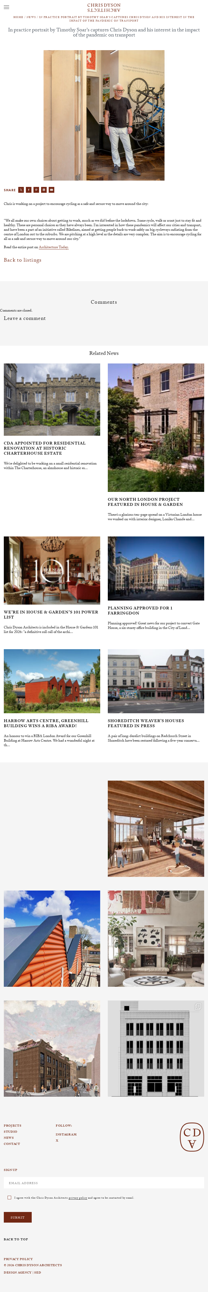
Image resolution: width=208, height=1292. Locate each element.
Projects (13, 1126)
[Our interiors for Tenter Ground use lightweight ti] (156, 829)
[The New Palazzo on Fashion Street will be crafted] (156, 1048)
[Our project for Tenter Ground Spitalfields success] (52, 1048)
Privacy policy (18, 1259)
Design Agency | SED (22, 1272)
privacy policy (78, 1197)
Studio (11, 1132)
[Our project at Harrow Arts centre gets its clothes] (52, 939)
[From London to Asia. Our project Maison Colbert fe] (156, 939)
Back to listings (23, 260)
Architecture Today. (54, 246)
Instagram (25, 781)
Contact (12, 1144)
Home (18, 17)
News (31, 17)
